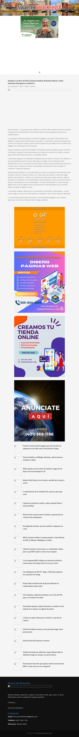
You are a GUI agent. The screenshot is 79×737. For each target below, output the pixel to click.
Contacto (11, 702)
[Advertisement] (39, 53)
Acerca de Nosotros (15, 708)
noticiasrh (14, 86)
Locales (32, 86)
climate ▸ (39, 247)
